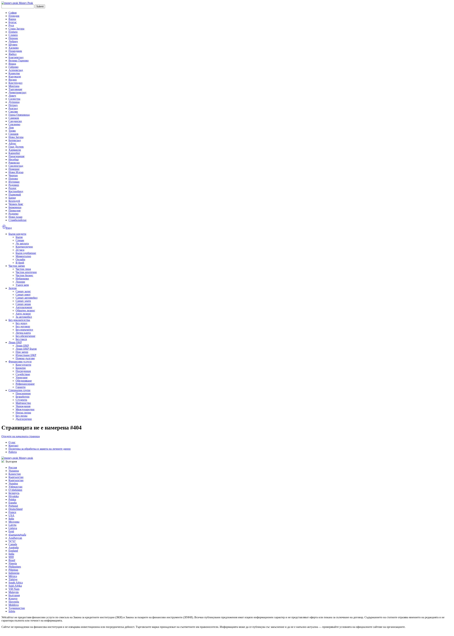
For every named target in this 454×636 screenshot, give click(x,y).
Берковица (15, 207)
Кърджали (15, 76)
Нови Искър (16, 172)
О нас (12, 442)
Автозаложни (24, 307)
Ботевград (15, 140)
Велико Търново (19, 60)
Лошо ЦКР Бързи (26, 348)
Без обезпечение (25, 335)
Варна (12, 19)
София (12, 12)
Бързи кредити (17, 233)
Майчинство (23, 403)
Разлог (12, 188)
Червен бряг (16, 204)
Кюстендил (15, 82)
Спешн (20, 240)
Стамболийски (17, 220)
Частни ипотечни (26, 272)
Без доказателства (19, 320)
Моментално (23, 256)
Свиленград (16, 165)
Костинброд (16, 191)
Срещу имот (23, 294)
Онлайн (20, 259)
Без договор (23, 326)
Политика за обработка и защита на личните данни (40, 448)
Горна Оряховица (19, 114)
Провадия (14, 210)
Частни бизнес (24, 275)
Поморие (14, 169)
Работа (13, 451)
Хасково (14, 47)
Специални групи (19, 390)
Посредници (23, 371)
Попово (13, 178)
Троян (12, 130)
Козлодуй (14, 200)
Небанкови (22, 278)
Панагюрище (16, 156)
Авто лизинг (23, 313)
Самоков (14, 117)
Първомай (15, 194)
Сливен (13, 35)
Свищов (13, 133)
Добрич (13, 41)
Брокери (21, 367)
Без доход (21, 323)
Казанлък (14, 73)
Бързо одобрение (26, 253)
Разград (13, 108)
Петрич (13, 105)
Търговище (15, 89)
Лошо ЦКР (15, 342)
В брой (20, 262)
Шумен (13, 44)
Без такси (21, 339)
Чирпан (13, 175)
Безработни (22, 396)
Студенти (21, 399)
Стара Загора (16, 28)
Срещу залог (23, 291)
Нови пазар (15, 216)
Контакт (13, 445)
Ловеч (12, 95)
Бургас (13, 22)
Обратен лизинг (25, 310)
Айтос (12, 143)
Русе (11, 25)
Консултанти (23, 364)
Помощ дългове (25, 358)
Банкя (12, 197)
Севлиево (14, 124)
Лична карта (23, 332)
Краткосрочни (24, 246)
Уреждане (21, 377)
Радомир (14, 184)
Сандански (15, 121)
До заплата (22, 243)
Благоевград (16, 57)
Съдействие (23, 374)
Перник (13, 38)
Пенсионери (23, 393)
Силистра (14, 98)
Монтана (14, 86)
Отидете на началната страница (20, 436)
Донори (20, 281)
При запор (22, 351)
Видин (13, 79)
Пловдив (14, 15)
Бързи (19, 237)
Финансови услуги (20, 361)
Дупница (14, 102)
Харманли (15, 149)
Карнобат (14, 153)
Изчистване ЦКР (26, 355)
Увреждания (23, 406)
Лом (11, 127)
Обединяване (24, 380)
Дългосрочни (24, 418)
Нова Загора (16, 137)
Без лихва (21, 415)
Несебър (14, 159)
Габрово (13, 66)
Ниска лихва (23, 412)
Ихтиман (14, 181)
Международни (25, 409)
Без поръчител (24, 329)
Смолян (13, 111)
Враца (12, 63)
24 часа (20, 249)
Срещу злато (23, 300)
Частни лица (23, 268)
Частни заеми (17, 265)
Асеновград (16, 70)
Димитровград (17, 92)
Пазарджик (15, 50)
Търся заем (22, 284)
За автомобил (24, 316)
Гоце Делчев (16, 146)
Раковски (14, 162)
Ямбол (12, 54)
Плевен (13, 31)
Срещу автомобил (26, 297)
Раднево (13, 213)
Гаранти (21, 387)
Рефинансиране (25, 383)
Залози (13, 288)
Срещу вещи (23, 304)
